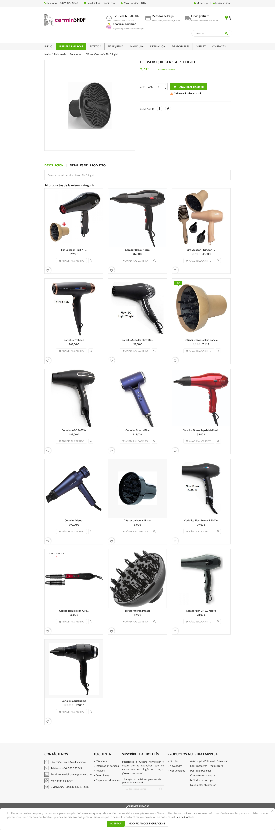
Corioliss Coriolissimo (74, 700)
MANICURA (137, 46)
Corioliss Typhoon (74, 340)
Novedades (176, 766)
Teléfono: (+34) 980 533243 (62, 3)
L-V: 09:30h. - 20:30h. (70, 786)
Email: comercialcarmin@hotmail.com (71, 774)
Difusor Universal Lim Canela (201, 340)
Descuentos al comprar (203, 785)
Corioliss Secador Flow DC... (137, 340)
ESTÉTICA (95, 46)
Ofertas (174, 761)
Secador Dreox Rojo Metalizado (201, 430)
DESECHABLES (180, 46)
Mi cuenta (101, 761)
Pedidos (100, 770)
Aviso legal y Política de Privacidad (209, 761)
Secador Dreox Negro (137, 249)
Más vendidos (177, 770)
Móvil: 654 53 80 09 (134, 3)
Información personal (108, 766)
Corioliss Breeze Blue (137, 430)
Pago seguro (216, 766)
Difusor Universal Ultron (138, 520)
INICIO (48, 46)
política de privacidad (132, 782)
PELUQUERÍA (115, 46)
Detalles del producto (88, 165)
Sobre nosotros (198, 766)
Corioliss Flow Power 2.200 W (201, 520)
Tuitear (168, 108)
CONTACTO (219, 46)
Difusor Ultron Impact (137, 610)
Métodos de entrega (201, 780)
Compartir (159, 108)
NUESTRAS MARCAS (71, 46)
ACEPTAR (115, 823)
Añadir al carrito (191, 86)
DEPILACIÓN (158, 46)
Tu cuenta (102, 754)
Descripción (53, 165)
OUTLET (201, 46)
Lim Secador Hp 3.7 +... (74, 249)
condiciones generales (146, 779)
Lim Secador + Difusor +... (201, 249)
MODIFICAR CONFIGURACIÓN (146, 823)
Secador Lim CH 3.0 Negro (201, 610)
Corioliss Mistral (74, 520)
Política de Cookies (200, 770)
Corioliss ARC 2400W (74, 430)
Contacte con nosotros (202, 775)
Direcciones (102, 775)
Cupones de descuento (108, 780)
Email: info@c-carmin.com (100, 3)
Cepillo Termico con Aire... (74, 610)
